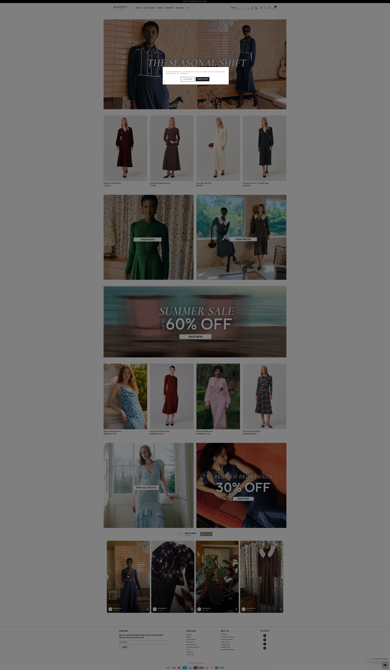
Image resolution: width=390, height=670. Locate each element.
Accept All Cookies (202, 79)
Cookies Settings (187, 79)
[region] (196, 75)
